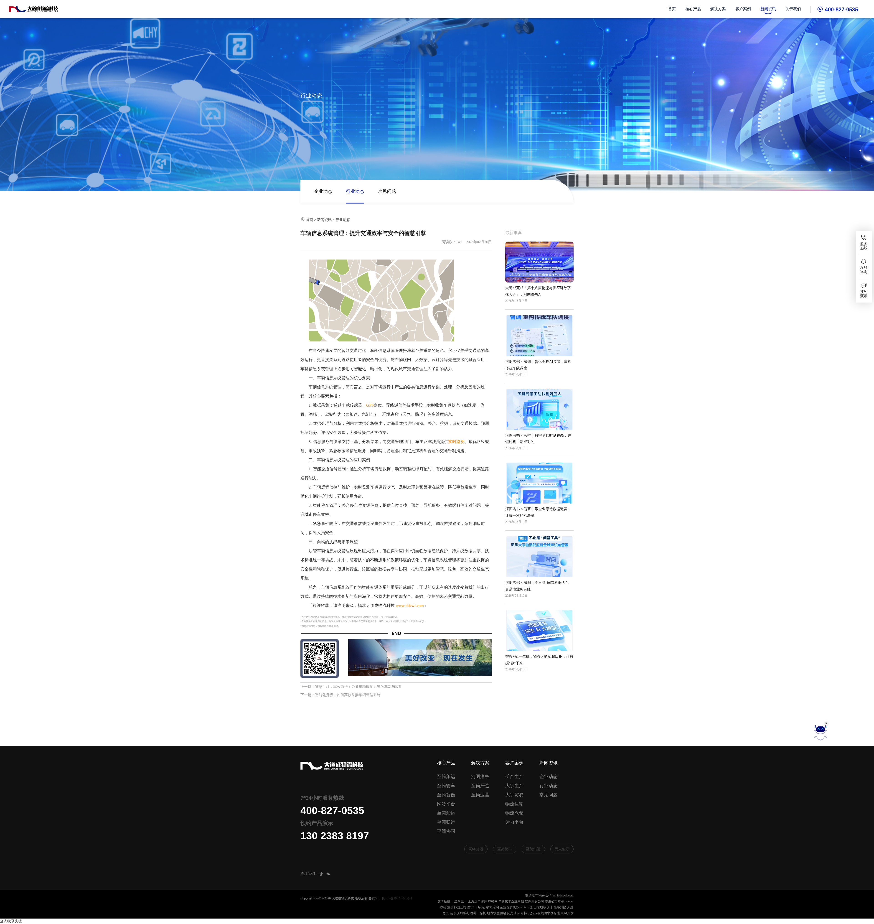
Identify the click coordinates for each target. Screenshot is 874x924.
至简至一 (460, 901)
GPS (370, 405)
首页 (672, 9)
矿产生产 (514, 776)
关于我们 (793, 9)
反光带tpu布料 (517, 913)
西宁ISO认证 (476, 907)
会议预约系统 (459, 913)
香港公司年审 (554, 901)
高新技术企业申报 (511, 901)
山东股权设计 (543, 907)
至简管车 (446, 785)
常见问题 (387, 191)
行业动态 (355, 191)
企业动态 (323, 191)
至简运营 (480, 794)
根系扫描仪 (561, 907)
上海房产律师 (477, 901)
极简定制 (492, 907)
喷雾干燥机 (478, 913)
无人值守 (562, 849)
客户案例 (743, 9)
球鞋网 (493, 901)
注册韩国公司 (456, 907)
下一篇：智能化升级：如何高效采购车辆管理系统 (340, 695)
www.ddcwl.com (410, 605)
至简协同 (446, 831)
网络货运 (476, 849)
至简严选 (480, 785)
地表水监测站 (496, 913)
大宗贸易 (514, 794)
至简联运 (446, 822)
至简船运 (446, 812)
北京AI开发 (565, 913)
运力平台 (514, 822)
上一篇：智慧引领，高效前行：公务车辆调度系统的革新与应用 (351, 687)
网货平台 (446, 803)
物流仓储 (514, 812)
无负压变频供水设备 (542, 913)
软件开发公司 (534, 901)
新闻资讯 (768, 9)
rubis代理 (526, 907)
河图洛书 (480, 776)
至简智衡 (446, 794)
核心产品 (693, 9)
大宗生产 (514, 785)
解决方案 (718, 9)
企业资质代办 (509, 907)
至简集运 (446, 776)
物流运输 (514, 803)
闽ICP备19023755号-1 (397, 898)
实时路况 (456, 441)
